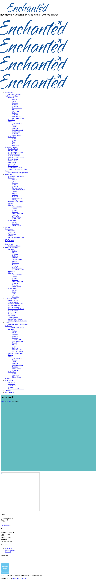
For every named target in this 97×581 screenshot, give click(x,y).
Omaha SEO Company (19, 578)
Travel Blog (8, 548)
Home (2, 401)
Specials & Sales (9, 550)
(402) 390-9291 (5, 525)
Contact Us (8, 552)
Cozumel (8, 401)
